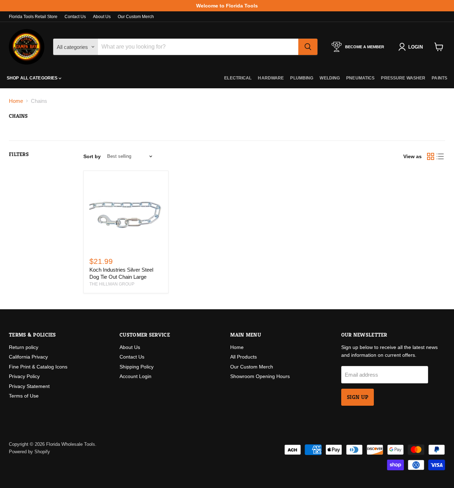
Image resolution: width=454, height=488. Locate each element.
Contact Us (75, 16)
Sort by (92, 156)
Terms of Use (24, 396)
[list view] (440, 156)
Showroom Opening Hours (260, 376)
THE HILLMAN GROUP (111, 284)
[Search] (307, 47)
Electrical (237, 78)
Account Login (135, 376)
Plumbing (301, 78)
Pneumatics (360, 78)
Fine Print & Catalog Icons (38, 367)
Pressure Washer (403, 78)
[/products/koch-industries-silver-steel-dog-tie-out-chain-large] (125, 213)
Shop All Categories (33, 78)
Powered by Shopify (29, 451)
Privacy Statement (29, 386)
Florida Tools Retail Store (33, 16)
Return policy (23, 347)
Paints (439, 78)
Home (16, 101)
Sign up (357, 397)
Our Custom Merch (136, 16)
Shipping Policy (137, 367)
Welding (330, 78)
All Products (243, 357)
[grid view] (431, 156)
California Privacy (28, 357)
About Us (102, 16)
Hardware (271, 78)
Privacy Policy (24, 376)
